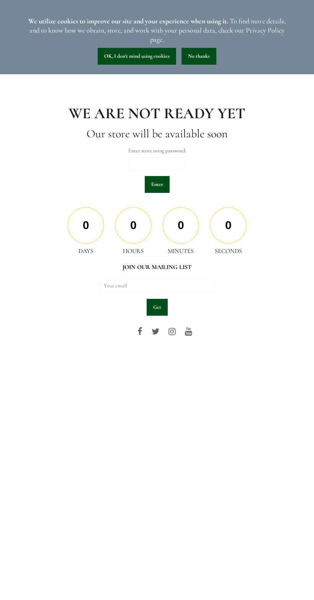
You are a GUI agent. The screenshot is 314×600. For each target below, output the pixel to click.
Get (157, 307)
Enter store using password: (157, 150)
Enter (157, 184)
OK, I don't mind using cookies (137, 56)
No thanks (199, 56)
